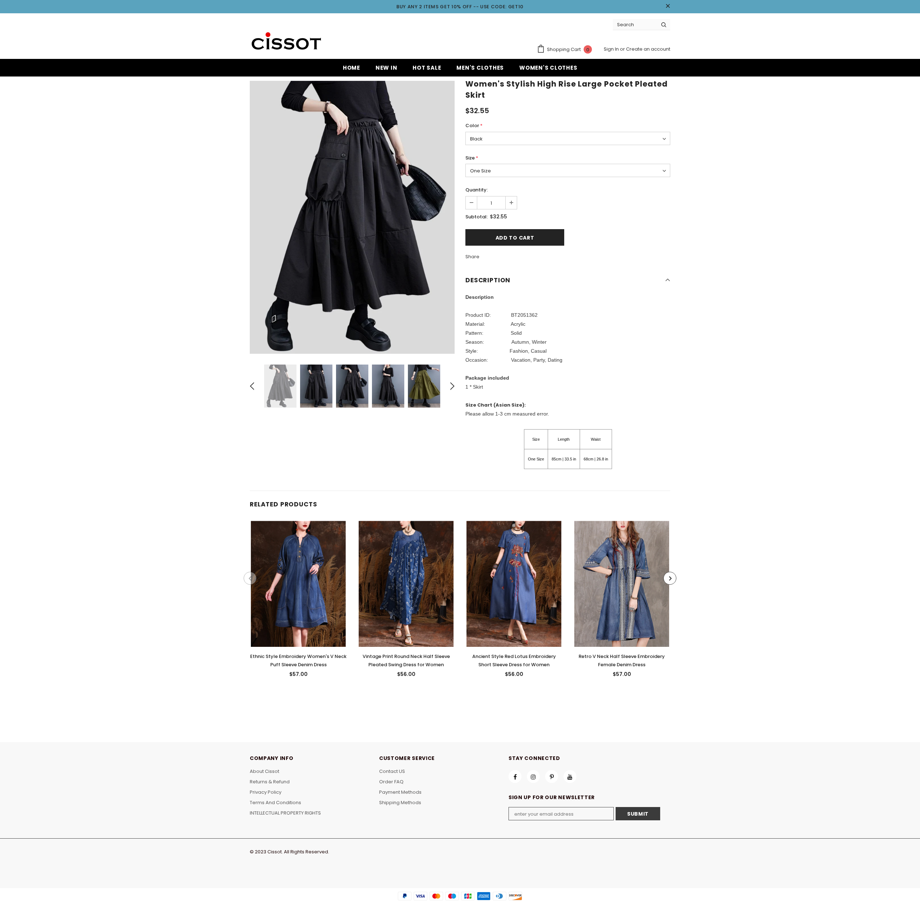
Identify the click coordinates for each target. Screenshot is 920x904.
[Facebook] (515, 776)
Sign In (612, 49)
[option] (352, 217)
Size (471, 157)
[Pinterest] (551, 776)
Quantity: (476, 189)
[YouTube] (570, 776)
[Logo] (286, 42)
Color (474, 125)
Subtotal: (476, 216)
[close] (667, 6)
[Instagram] (533, 776)
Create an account (648, 49)
